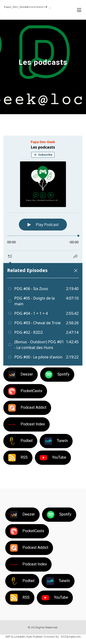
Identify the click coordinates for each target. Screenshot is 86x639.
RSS (24, 457)
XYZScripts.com (71, 636)
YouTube (59, 457)
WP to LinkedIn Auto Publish (24, 636)
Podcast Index (33, 424)
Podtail (26, 440)
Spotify (63, 374)
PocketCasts (31, 391)
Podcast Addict (33, 407)
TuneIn (62, 440)
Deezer (27, 374)
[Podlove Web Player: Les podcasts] (42, 251)
